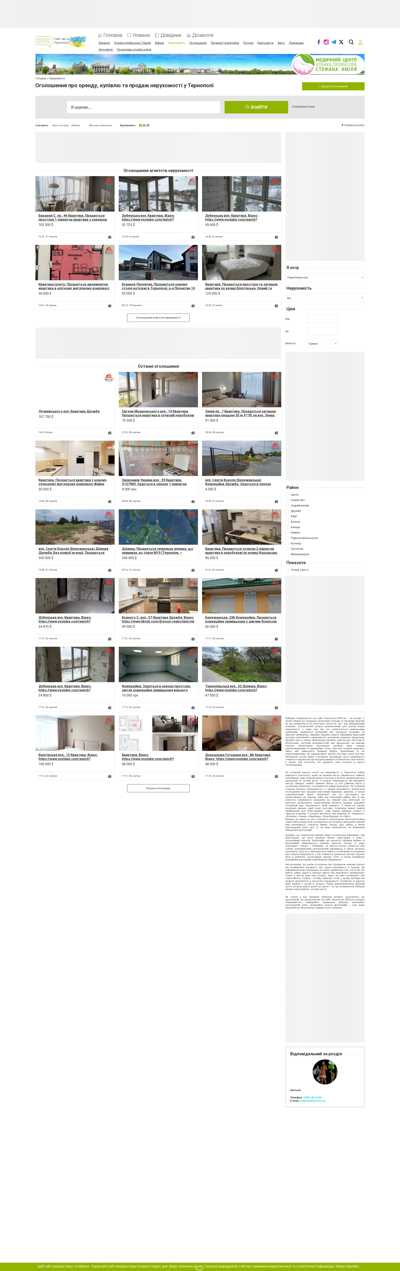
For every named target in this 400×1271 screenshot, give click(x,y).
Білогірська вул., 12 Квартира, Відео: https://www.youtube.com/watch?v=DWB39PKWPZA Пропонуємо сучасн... (71, 759)
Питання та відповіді (225, 43)
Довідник (171, 35)
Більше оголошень (158, 788)
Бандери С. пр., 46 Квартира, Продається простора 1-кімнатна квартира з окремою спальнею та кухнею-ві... (73, 220)
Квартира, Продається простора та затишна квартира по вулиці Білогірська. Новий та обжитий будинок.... (241, 288)
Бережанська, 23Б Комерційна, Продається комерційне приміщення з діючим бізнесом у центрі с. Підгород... (241, 621)
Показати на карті (354, 125)
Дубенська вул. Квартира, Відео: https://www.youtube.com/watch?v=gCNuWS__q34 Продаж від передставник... (231, 222)
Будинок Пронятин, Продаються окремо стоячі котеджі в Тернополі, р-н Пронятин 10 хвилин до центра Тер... (158, 288)
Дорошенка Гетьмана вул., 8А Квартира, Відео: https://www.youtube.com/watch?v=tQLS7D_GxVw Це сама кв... (238, 759)
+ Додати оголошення (333, 86)
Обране (75, 125)
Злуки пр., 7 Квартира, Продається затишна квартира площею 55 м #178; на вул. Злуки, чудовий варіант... (240, 415)
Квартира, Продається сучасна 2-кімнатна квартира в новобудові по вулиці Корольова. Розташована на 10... (241, 553)
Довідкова (296, 43)
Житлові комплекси (100, 125)
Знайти (258, 107)
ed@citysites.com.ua (312, 1100)
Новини (141, 35)
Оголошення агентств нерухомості (158, 317)
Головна (113, 35)
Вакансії (104, 43)
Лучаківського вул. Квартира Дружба (69, 411)
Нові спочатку (60, 125)
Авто (281, 43)
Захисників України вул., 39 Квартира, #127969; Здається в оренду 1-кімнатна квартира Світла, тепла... (154, 484)
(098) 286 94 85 (312, 1097)
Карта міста (266, 43)
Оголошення (198, 43)
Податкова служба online (134, 49)
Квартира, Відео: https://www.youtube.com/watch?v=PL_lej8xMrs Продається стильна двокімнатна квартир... (151, 761)
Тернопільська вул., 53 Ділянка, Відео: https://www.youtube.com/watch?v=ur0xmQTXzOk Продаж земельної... (236, 690)
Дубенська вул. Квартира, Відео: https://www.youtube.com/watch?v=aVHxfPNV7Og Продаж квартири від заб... (157, 220)
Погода (248, 43)
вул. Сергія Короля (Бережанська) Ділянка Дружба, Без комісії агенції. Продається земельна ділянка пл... (73, 553)
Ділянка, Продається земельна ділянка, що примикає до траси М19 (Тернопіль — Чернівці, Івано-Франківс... (157, 553)
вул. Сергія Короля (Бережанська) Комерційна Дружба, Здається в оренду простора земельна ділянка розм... (238, 484)
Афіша (159, 43)
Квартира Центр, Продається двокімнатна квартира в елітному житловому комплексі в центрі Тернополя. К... (74, 288)
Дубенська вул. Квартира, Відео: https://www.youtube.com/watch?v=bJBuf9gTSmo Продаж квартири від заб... (74, 690)
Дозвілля (203, 35)
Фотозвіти (106, 49)
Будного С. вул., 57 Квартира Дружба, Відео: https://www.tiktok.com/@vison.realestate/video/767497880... (158, 621)
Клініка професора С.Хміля (132, 43)
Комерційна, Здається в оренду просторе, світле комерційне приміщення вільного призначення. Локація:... (156, 690)
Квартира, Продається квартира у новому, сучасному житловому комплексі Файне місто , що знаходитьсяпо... (73, 484)
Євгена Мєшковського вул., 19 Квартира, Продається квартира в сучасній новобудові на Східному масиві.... (158, 415)
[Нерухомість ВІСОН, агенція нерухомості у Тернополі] (109, 182)
